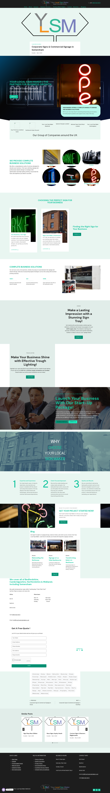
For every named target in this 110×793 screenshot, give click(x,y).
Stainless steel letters (47, 690)
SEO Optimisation (71, 183)
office (59, 679)
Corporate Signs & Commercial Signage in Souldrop (69, 702)
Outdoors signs (73, 679)
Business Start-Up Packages (91, 183)
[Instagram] (99, 790)
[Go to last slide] (23, 729)
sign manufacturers (59, 688)
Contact (69, 7)
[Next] (86, 729)
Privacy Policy (39, 763)
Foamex (59, 677)
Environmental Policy (40, 765)
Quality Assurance (39, 761)
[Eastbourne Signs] (32, 125)
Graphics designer (73, 677)
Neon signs (54, 679)
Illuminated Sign (35, 679)
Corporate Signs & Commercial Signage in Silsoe (40, 702)
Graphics (65, 677)
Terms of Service (39, 759)
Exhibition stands (52, 677)
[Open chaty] (3, 789)
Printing (91, 165)
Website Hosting (44, 693)
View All (55, 574)
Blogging (83, 7)
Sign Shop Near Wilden (30, 733)
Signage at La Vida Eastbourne (55, 559)
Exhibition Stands (16, 768)
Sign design (68, 685)
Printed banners (62, 682)
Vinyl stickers (71, 690)
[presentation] (31, 723)
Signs (39, 690)
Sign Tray (74, 688)
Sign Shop (67, 688)
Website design (35, 693)
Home (25, 7)
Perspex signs (41, 682)
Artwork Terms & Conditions (42, 770)
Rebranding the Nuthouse (37, 559)
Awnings (71, 165)
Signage (51, 165)
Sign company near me (59, 685)
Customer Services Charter (42, 768)
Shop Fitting (43, 685)
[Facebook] (94, 790)
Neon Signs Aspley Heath (54, 733)
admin (34, 53)
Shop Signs (50, 685)
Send (29, 666)
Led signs (43, 679)
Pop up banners (49, 682)
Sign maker (43, 688)
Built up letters (55, 674)
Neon (48, 679)
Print (56, 682)
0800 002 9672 (96, 3)
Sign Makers (50, 688)
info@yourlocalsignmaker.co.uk (21, 620)
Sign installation (35, 688)
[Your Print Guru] (17, 125)
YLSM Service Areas (36, 44)
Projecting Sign (35, 685)
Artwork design (35, 674)
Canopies (71, 674)
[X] (96, 790)
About (30, 7)
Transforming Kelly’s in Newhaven (71, 560)
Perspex (34, 682)
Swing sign (56, 690)
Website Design (51, 183)
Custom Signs (35, 677)
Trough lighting (63, 690)
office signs (65, 679)
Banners (49, 674)
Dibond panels (43, 677)
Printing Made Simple (17, 763)
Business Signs (64, 674)
